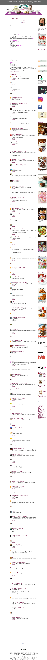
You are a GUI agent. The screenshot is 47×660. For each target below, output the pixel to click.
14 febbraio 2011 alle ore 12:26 (19, 272)
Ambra (13, 108)
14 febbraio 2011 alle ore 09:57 (23, 103)
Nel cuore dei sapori (15, 282)
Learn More (22, 4)
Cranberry (13, 134)
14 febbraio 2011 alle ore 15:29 (18, 374)
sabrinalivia (13, 617)
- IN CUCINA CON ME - (41, 409)
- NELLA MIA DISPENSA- (41, 410)
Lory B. (13, 276)
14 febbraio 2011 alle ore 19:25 (18, 432)
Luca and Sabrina (14, 151)
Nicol (13, 454)
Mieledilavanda (14, 197)
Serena (13, 224)
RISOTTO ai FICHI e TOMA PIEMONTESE (44, 382)
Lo (12, 471)
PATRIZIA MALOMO (15, 516)
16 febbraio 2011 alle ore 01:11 (19, 602)
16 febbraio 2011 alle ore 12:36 (19, 607)
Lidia (13, 418)
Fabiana (13, 361)
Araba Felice (14, 267)
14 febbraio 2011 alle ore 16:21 (18, 393)
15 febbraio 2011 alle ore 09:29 (22, 516)
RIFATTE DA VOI (40, 418)
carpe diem (13, 388)
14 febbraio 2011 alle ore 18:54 (19, 423)
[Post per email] (24, 70)
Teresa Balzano (14, 398)
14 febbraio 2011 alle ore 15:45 (23, 383)
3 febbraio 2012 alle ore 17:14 (20, 617)
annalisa (13, 423)
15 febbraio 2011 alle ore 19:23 (18, 583)
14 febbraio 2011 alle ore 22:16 (19, 486)
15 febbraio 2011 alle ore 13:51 (22, 562)
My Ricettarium (14, 257)
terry (13, 583)
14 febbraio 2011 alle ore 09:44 (20, 87)
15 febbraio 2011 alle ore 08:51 (20, 511)
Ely (12, 340)
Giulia (13, 213)
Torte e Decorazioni (15, 612)
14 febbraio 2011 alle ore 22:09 (20, 481)
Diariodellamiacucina (15, 562)
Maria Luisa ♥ (14, 481)
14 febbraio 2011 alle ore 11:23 (19, 186)
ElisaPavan (13, 351)
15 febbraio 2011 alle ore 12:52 (22, 557)
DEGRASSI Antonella (15, 535)
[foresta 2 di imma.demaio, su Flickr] (23, 22)
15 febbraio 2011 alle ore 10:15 (19, 540)
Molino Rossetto (19, 45)
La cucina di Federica (42, 373)
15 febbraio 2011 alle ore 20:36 (19, 597)
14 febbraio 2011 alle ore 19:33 (18, 438)
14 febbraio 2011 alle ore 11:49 (18, 213)
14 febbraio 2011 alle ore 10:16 (18, 128)
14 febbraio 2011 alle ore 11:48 (19, 208)
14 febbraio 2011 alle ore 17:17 (21, 398)
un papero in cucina (15, 190)
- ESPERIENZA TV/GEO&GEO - (42, 417)
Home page (23, 635)
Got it (26, 4)
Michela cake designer (15, 103)
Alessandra (13, 540)
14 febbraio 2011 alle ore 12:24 (20, 267)
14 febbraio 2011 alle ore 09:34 (19, 76)
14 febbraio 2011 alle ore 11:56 (18, 224)
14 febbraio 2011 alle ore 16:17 (20, 388)
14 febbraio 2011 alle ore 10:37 (21, 159)
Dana (13, 438)
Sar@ (13, 413)
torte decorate (16, 71)
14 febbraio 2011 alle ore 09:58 (18, 108)
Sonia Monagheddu (15, 329)
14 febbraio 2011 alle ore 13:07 (19, 287)
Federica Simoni (14, 164)
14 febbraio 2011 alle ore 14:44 (17, 340)
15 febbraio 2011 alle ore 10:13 (22, 535)
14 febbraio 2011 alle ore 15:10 (21, 345)
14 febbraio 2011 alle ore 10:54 (19, 169)
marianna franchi (14, 141)
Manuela (13, 287)
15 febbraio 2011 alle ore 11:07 (20, 544)
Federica (13, 173)
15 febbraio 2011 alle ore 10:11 (18, 528)
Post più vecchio (34, 635)
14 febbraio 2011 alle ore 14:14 (20, 317)
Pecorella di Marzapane (15, 572)
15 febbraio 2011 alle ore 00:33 (19, 500)
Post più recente (12, 635)
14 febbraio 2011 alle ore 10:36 (21, 151)
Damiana (13, 301)
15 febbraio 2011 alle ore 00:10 (23, 495)
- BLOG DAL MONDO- (41, 415)
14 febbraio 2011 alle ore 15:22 (19, 361)
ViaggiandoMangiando (15, 495)
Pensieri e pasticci (41, 395)
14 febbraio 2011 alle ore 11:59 (18, 228)
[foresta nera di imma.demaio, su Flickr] (23, 20)
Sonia (13, 128)
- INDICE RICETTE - (41, 408)
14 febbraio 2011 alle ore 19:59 (19, 448)
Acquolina (13, 169)
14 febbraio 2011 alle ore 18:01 (18, 413)
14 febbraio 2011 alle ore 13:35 (21, 307)
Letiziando (13, 97)
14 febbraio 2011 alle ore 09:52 (19, 97)
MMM (13, 528)
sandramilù (13, 544)
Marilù (13, 180)
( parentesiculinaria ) (15, 557)
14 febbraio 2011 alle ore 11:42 (21, 197)
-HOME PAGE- (40, 406)
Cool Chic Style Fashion (15, 383)
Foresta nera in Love (14, 18)
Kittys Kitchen (14, 87)
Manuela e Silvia (14, 345)
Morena (13, 208)
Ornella (13, 236)
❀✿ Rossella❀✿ (14, 159)
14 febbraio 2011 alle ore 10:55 (19, 173)
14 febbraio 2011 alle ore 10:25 (19, 134)
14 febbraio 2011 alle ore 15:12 (19, 351)
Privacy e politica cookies (41, 419)
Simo (12, 393)
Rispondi (13, 79)
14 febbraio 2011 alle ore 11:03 (18, 180)
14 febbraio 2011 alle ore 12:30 (18, 276)
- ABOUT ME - (40, 407)
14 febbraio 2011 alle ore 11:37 (22, 190)
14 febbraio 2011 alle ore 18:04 (18, 418)
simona (13, 228)
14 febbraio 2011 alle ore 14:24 (22, 329)
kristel (13, 427)
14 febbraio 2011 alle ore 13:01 (22, 282)
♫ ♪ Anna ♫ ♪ (14, 317)
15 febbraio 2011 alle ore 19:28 (21, 588)
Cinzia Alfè (13, 448)
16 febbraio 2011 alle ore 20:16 (22, 612)
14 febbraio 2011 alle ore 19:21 (18, 427)
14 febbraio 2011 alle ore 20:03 (18, 454)
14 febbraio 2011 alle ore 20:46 (17, 471)
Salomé (13, 374)
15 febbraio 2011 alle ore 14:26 (23, 572)
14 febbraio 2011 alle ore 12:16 (21, 257)
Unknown (13, 76)
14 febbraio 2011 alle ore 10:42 (21, 164)
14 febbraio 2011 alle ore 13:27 (19, 301)
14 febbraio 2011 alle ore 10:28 (21, 141)
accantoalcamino (14, 307)
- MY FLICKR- (40, 416)
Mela (12, 432)
